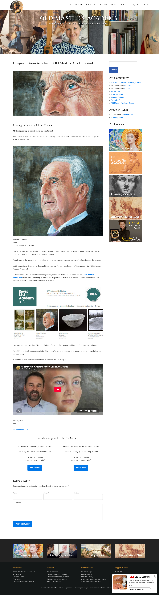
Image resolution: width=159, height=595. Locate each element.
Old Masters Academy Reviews (123, 103)
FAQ (133, 5)
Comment (17, 502)
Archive (127, 88)
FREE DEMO (78, 5)
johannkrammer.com (21, 429)
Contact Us (119, 572)
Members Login (86, 572)
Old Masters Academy (57, 588)
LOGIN (145, 5)
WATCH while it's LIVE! (139, 589)
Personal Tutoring (19, 577)
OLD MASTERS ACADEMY (79, 18)
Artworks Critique (118, 100)
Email (46, 493)
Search (114, 70)
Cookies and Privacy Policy (109, 588)
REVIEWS (104, 5)
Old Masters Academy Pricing (23, 581)
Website (76, 493)
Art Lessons (17, 574)
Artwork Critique (87, 574)
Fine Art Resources (54, 581)
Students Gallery (117, 97)
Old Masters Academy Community (93, 579)
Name (15, 493)
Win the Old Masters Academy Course (126, 82)
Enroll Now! (35, 467)
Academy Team (117, 94)
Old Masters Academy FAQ (57, 574)
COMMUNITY (124, 5)
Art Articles (115, 91)
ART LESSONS (91, 5)
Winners (127, 85)
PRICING (113, 5)
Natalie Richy (127, 114)
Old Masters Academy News (57, 579)
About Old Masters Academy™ (24, 572)
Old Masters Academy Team (91, 581)
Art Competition (52, 572)
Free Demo (17, 579)
